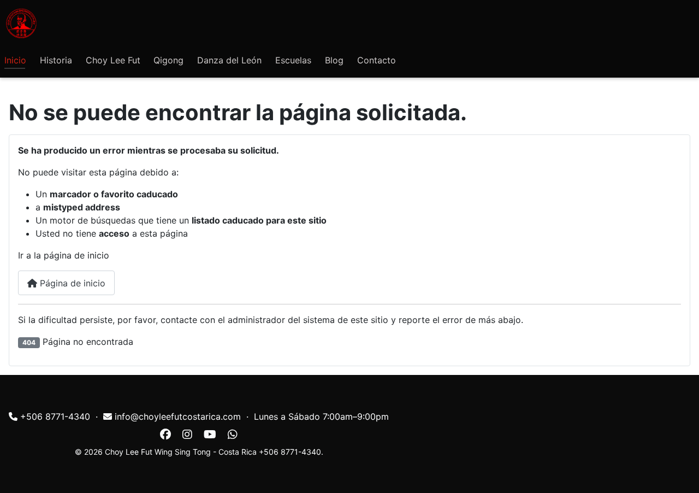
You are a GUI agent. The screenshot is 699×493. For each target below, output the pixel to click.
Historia (56, 60)
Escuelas (293, 60)
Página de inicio (71, 283)
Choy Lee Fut (113, 60)
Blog (334, 60)
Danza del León (229, 60)
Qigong (168, 60)
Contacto (376, 60)
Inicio (15, 60)
